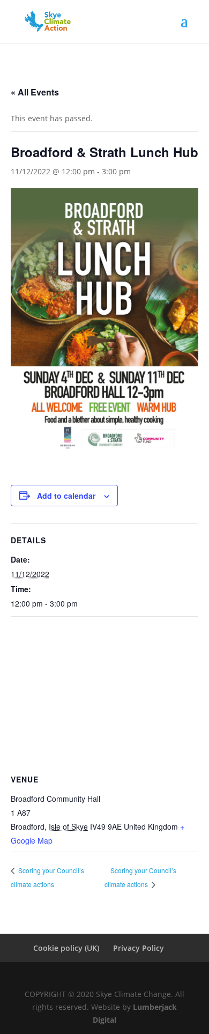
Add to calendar (66, 495)
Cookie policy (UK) (66, 948)
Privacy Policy (138, 948)
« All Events (35, 92)
